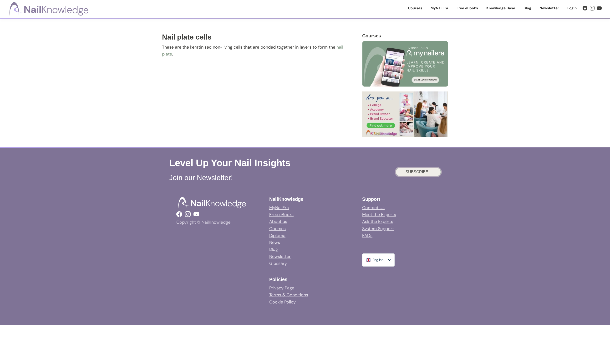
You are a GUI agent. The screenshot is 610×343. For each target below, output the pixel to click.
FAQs (367, 235)
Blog (273, 249)
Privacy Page (281, 288)
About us (278, 221)
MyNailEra (279, 208)
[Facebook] (585, 8)
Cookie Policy (282, 302)
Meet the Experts (379, 214)
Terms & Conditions (288, 295)
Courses (277, 229)
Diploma (277, 235)
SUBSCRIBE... (418, 172)
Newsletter (280, 256)
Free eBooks (281, 214)
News (274, 242)
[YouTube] (599, 8)
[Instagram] (592, 8)
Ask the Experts (377, 221)
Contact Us (373, 208)
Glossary (278, 263)
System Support (378, 229)
